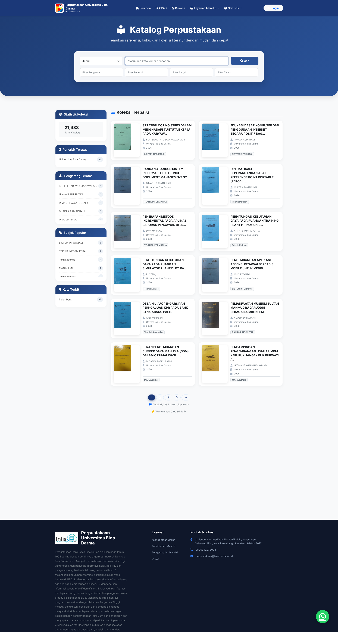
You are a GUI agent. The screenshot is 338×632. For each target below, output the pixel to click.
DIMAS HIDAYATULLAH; (73, 202)
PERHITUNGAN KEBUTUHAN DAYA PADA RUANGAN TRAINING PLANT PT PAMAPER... (254, 221)
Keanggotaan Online (163, 539)
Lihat (129, 140)
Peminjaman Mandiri (163, 546)
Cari (246, 61)
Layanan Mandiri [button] (205, 8)
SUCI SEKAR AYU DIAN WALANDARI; (78, 185)
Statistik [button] (234, 8)
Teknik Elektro (67, 259)
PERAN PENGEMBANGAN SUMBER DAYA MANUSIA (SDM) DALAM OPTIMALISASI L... (166, 351)
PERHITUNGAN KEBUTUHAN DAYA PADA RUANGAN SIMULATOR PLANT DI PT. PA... (165, 264)
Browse (180, 8)
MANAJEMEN (67, 268)
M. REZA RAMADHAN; (72, 211)
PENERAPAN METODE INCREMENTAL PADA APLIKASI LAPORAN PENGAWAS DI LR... (165, 221)
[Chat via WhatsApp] (322, 616)
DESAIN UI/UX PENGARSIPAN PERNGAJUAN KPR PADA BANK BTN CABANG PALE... (165, 308)
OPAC (163, 8)
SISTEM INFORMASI (71, 242)
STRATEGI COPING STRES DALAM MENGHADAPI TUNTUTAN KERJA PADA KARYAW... (167, 129)
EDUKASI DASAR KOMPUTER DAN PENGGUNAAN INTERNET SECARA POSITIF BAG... (254, 129)
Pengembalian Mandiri (165, 552)
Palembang (65, 299)
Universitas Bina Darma (72, 159)
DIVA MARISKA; (68, 219)
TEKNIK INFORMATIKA (72, 251)
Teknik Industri (67, 276)
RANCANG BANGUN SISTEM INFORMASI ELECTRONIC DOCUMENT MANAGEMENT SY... (166, 173)
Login (275, 8)
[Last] (185, 397)
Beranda (145, 8)
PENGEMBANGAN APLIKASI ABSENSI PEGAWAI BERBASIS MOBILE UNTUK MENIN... (251, 264)
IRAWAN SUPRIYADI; (71, 194)
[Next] (177, 397)
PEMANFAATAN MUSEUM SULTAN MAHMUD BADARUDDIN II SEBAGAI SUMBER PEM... (254, 308)
